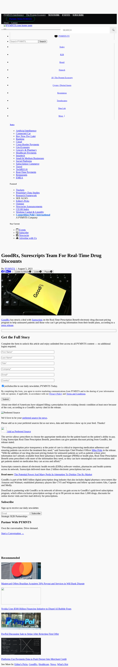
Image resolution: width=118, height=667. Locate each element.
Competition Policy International (33, 214)
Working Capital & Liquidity (30, 212)
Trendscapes (62, 100)
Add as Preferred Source (19, 431)
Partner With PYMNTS (20, 19)
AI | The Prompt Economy (62, 77)
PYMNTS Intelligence (14, 15)
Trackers (20, 190)
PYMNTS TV (64, 36)
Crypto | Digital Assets (62, 85)
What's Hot (62, 664)
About (6, 23)
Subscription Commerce (27, 164)
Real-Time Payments (26, 172)
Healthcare (44, 664)
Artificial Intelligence (26, 130)
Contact (14, 23)
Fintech (62, 70)
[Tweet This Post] (5, 271)
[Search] (113, 30)
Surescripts (37, 319)
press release (7, 325)
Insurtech (20, 155)
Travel (19, 166)
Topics (12, 125)
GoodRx (5, 319)
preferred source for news (34, 418)
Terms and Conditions (75, 394)
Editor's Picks (22, 201)
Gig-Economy (23, 147)
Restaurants (21, 175)
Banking (20, 139)
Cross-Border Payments (27, 144)
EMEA (19, 177)
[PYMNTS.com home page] (18, 25)
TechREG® (22, 169)
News (53, 664)
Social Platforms (24, 161)
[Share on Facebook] (2, 271)
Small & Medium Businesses (30, 158)
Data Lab (62, 108)
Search (42, 41)
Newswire (54, 15)
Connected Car (23, 133)
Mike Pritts (97, 450)
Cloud (19, 141)
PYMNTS (10, 268)
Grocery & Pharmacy (26, 150)
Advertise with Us (28, 238)
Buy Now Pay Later (26, 136)
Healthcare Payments (26, 152)
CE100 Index (22, 209)
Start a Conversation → (12, 533)
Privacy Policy (55, 394)
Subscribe (24, 232)
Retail (62, 62)
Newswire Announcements (29, 206)
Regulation (62, 93)
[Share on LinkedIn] (7, 271)
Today (62, 47)
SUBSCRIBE (78, 15)
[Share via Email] (10, 271)
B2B (62, 54)
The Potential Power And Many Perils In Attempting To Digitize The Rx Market (53, 474)
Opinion (20, 203)
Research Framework (26, 195)
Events (66, 15)
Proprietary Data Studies (28, 192)
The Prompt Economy (36, 15)
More (61, 116)
